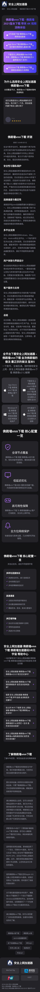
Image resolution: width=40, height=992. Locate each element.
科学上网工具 (14, 948)
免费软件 (27, 948)
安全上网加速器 (12, 9)
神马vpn (29, 943)
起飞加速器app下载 (15, 943)
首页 (3, 9)
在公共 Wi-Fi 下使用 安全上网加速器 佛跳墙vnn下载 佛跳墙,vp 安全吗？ (18, 710)
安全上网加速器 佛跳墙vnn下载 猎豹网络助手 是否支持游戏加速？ (18, 684)
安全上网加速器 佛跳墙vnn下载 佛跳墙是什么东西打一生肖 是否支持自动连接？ (18, 723)
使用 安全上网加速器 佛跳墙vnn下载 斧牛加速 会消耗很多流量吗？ (17, 697)
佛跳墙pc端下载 (13, 933)
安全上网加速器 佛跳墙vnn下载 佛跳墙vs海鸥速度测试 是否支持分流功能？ (18, 736)
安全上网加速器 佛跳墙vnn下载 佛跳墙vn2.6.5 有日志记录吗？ (18, 672)
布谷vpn (20, 953)
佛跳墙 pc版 (28, 933)
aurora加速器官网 (20, 938)
